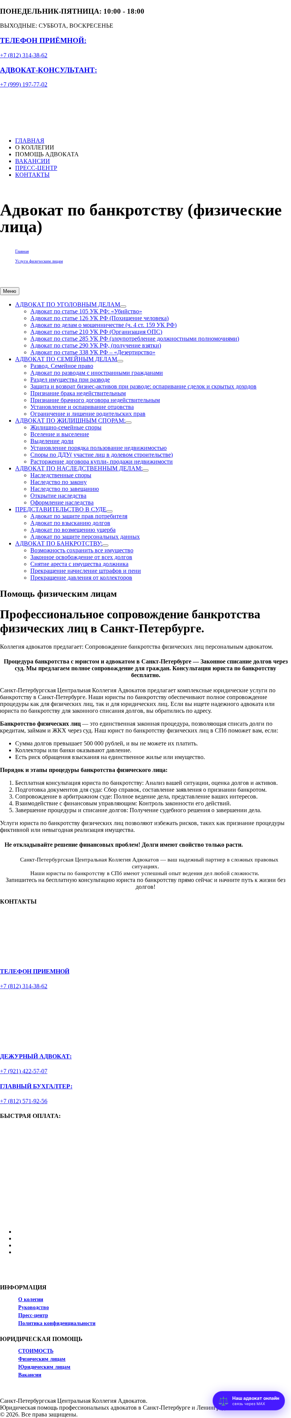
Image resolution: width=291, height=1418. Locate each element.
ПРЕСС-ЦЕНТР (36, 168)
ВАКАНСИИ (32, 161)
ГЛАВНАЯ (29, 140)
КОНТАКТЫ (32, 174)
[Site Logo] (42, 109)
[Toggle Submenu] (123, 306)
